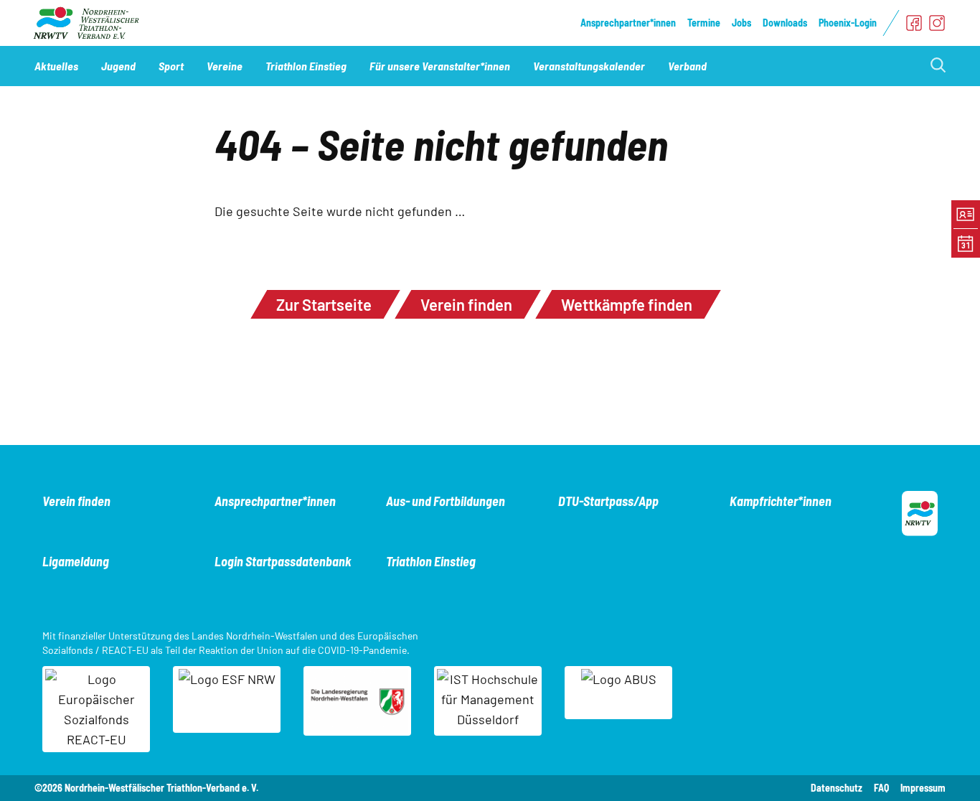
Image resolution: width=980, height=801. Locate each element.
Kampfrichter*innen (780, 501)
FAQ (881, 788)
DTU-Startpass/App (608, 501)
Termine (703, 23)
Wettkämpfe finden (626, 304)
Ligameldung (75, 561)
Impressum (923, 788)
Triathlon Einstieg (431, 561)
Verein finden (466, 304)
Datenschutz (836, 788)
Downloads (785, 23)
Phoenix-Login (848, 23)
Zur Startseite (324, 304)
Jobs (741, 23)
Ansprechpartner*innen (628, 23)
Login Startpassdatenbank (283, 561)
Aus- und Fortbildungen (445, 501)
